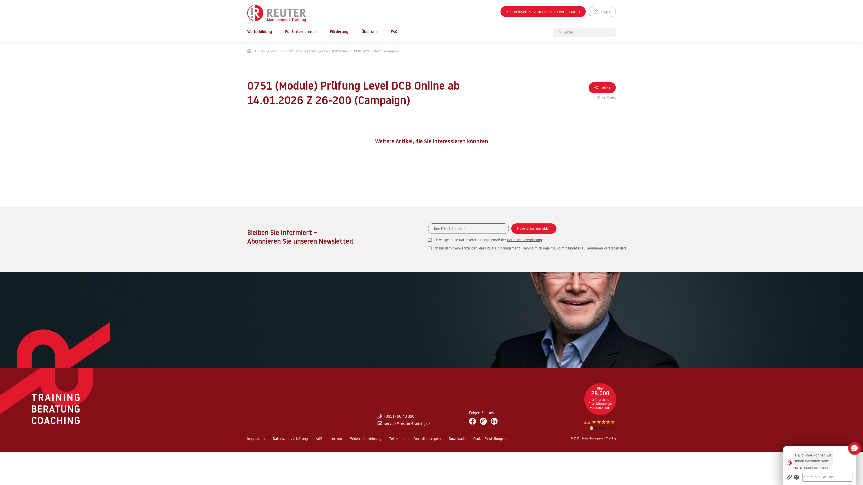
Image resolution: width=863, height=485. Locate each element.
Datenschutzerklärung (524, 240)
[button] (827, 477)
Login (605, 11)
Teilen (605, 87)
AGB (319, 438)
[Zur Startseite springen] (276, 13)
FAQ (394, 32)
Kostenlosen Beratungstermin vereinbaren (543, 11)
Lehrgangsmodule (268, 51)
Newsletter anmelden (534, 228)
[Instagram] (483, 421)
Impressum (256, 438)
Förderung (339, 32)
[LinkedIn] (494, 421)
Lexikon (336, 438)
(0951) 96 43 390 (399, 416)
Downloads (457, 438)
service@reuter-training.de (407, 423)
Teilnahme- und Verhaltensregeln (415, 438)
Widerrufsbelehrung (365, 438)
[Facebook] (472, 421)
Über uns (370, 32)
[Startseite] (249, 51)
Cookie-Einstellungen (489, 438)
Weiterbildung (259, 32)
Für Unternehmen (301, 32)
